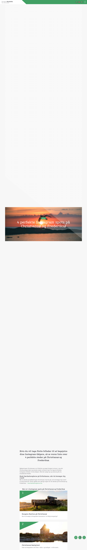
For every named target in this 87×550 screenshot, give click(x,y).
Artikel (43, 218)
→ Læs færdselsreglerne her (34, 483)
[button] (79, 2)
